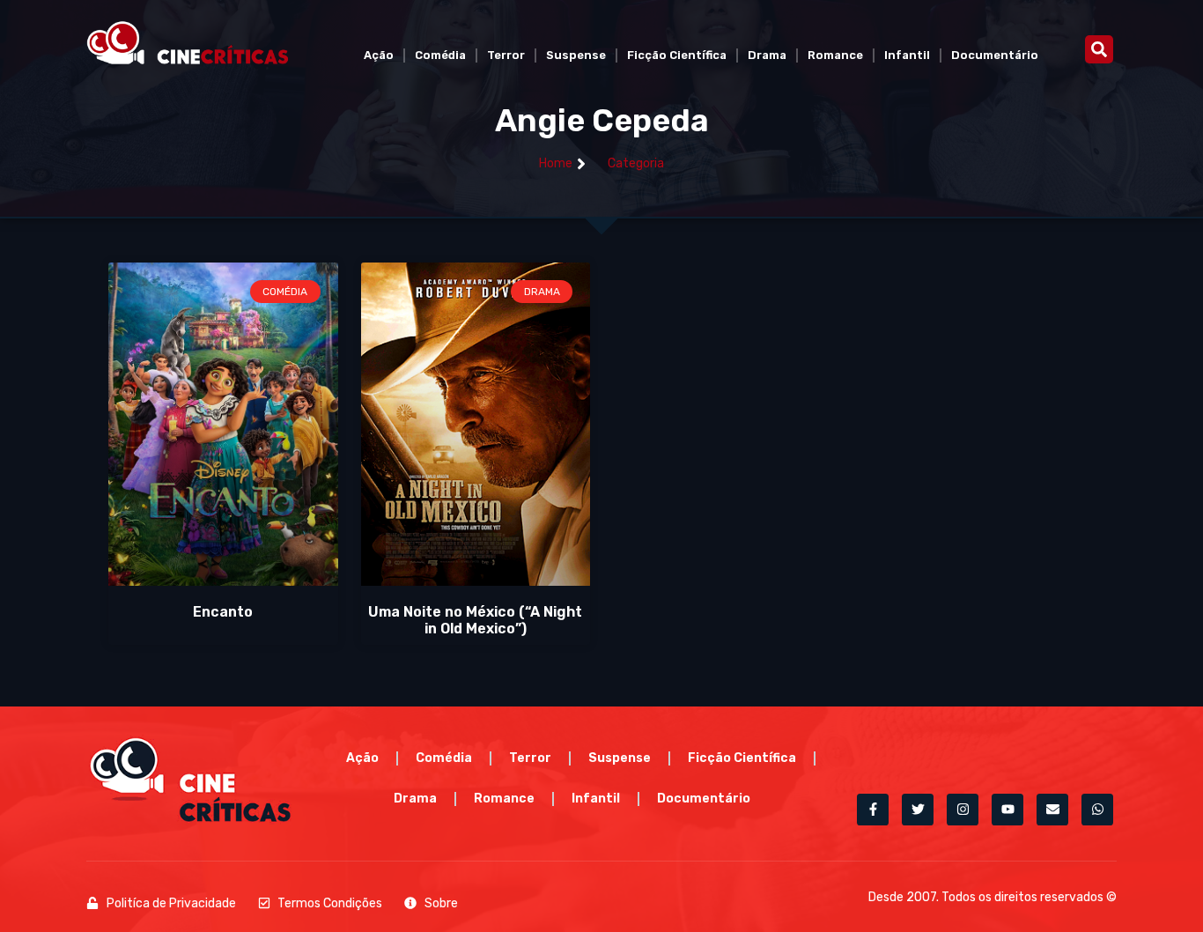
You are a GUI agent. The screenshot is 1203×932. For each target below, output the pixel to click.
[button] (1099, 49)
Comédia (440, 55)
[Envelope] (1052, 809)
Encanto (223, 611)
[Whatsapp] (1097, 809)
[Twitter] (918, 809)
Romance (835, 55)
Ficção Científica (677, 55)
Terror (506, 55)
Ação (379, 55)
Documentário (994, 55)
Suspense (576, 55)
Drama (767, 55)
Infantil (907, 55)
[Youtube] (1007, 809)
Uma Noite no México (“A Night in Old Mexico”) (475, 620)
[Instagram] (962, 809)
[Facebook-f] (873, 809)
